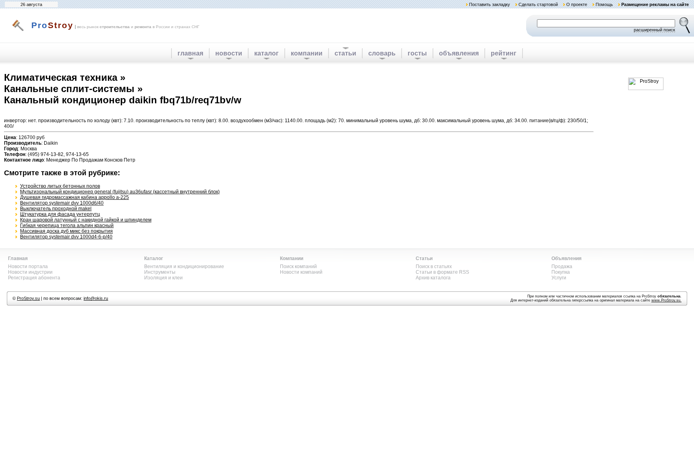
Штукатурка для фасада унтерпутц (60, 214)
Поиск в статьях (434, 266)
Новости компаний (301, 272)
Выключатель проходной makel (56, 208)
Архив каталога (433, 278)
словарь (382, 53)
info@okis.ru (96, 298)
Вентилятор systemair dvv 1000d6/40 (62, 203)
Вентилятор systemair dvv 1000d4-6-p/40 (66, 237)
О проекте (576, 4)
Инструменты (160, 272)
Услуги (558, 278)
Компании (291, 258)
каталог (266, 53)
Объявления (566, 258)
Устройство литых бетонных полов (60, 186)
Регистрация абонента (34, 278)
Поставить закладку (489, 4)
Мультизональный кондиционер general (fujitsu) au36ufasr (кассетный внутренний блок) (120, 192)
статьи (345, 53)
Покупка (560, 272)
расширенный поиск (654, 29)
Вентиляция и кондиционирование (184, 266)
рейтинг (503, 53)
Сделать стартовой (538, 4)
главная (190, 53)
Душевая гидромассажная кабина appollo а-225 (74, 197)
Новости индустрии (30, 272)
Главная (18, 258)
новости (228, 53)
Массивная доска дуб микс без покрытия (66, 231)
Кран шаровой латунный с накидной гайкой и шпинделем (85, 220)
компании (307, 53)
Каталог (153, 258)
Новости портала (28, 266)
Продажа (561, 266)
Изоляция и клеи (163, 278)
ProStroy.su (28, 298)
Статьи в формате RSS (442, 272)
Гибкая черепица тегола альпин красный (67, 225)
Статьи (424, 258)
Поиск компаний (298, 266)
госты (417, 53)
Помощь (604, 4)
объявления (459, 53)
